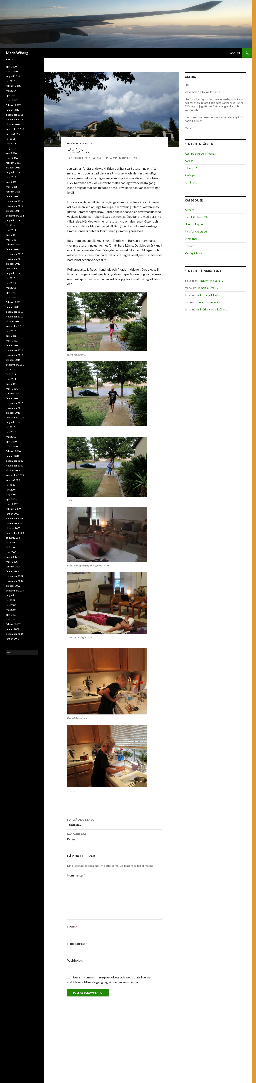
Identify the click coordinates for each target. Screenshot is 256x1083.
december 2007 (14, 576)
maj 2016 (11, 148)
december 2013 (14, 254)
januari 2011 (12, 398)
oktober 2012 (13, 321)
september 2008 (15, 532)
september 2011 (15, 364)
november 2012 (14, 316)
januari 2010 (12, 455)
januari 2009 (12, 513)
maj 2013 (11, 287)
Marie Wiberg (17, 53)
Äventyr (235, 52)
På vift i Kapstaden (196, 231)
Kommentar (76, 875)
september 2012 (15, 326)
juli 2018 (10, 81)
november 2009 (14, 465)
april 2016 (11, 153)
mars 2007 (12, 619)
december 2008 (14, 518)
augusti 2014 (13, 220)
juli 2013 (10, 278)
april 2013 (11, 292)
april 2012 (11, 335)
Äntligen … (191, 182)
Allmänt (189, 210)
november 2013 (14, 258)
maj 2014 (11, 230)
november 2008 (14, 523)
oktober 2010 (13, 412)
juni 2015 (11, 177)
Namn (72, 927)
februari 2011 (13, 393)
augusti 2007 (13, 595)
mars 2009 (12, 504)
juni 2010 (11, 431)
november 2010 (14, 407)
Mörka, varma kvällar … (210, 302)
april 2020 (11, 66)
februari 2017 (13, 105)
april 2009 (11, 499)
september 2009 (15, 475)
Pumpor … (76, 837)
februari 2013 (13, 302)
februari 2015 (13, 191)
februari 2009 (13, 508)
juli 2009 (10, 484)
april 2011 (11, 383)
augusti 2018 (13, 76)
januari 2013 (12, 306)
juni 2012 (11, 330)
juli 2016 (10, 138)
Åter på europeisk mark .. (200, 153)
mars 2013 (12, 297)
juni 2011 (11, 374)
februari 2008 (13, 566)
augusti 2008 (13, 537)
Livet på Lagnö (194, 224)
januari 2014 (12, 249)
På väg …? (191, 168)
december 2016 (14, 114)
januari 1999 (12, 638)
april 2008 (11, 556)
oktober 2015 (13, 167)
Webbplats (75, 960)
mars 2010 (12, 446)
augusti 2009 (13, 480)
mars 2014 (12, 239)
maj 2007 (11, 609)
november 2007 (14, 580)
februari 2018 (13, 85)
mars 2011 (12, 388)
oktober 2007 (13, 585)
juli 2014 (10, 225)
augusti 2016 (13, 133)
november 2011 (14, 355)
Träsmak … (80, 822)
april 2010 (11, 441)
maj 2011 (11, 379)
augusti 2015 (13, 172)
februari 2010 (13, 451)
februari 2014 (13, 244)
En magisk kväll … (207, 287)
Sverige (189, 246)
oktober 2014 (13, 210)
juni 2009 (11, 489)
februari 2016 (13, 162)
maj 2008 (11, 552)
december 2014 (14, 201)
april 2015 (11, 181)
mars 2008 (12, 561)
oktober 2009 (13, 470)
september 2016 (15, 129)
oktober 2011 (13, 359)
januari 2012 (12, 345)
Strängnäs (191, 238)
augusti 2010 (13, 422)
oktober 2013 (13, 263)
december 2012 (14, 311)
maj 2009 (11, 494)
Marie (99, 157)
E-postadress (77, 943)
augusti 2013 (13, 273)
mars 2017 (12, 100)
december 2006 (14, 633)
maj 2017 (11, 90)
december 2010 (14, 403)
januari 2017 (12, 109)
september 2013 (15, 268)
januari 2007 (12, 629)
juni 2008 (11, 547)
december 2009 (14, 460)
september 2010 (15, 417)
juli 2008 (10, 542)
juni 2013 (11, 282)
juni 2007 (11, 604)
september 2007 (15, 590)
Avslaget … (191, 175)
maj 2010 (11, 436)
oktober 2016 (13, 124)
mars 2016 (12, 157)
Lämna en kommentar (123, 157)
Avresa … (190, 160)
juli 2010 (10, 427)
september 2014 (15, 215)
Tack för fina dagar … (211, 280)
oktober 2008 (13, 528)
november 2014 (14, 206)
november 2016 (14, 119)
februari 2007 (13, 624)
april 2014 (11, 234)
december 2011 (14, 350)
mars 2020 (12, 71)
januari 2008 (12, 571)
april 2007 (11, 614)
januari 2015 (12, 196)
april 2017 (11, 95)
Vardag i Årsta (193, 253)
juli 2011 (10, 369)
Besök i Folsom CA (79, 143)
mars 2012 (12, 340)
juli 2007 (10, 600)
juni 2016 (11, 143)
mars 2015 (12, 186)
